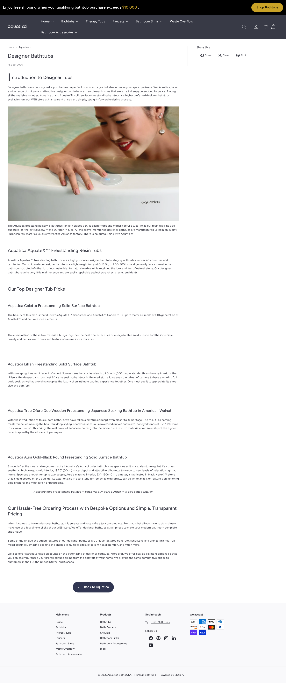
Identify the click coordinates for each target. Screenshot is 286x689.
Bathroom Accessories (57, 32)
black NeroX (156, 474)
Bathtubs (68, 21)
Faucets (119, 21)
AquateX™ (41, 229)
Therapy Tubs (95, 21)
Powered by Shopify (172, 674)
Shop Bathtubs (267, 7)
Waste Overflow (181, 21)
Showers (105, 632)
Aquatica (24, 47)
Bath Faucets (108, 627)
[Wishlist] (266, 27)
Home (46, 21)
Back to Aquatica (96, 587)
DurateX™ (61, 229)
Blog (103, 648)
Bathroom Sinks (147, 21)
